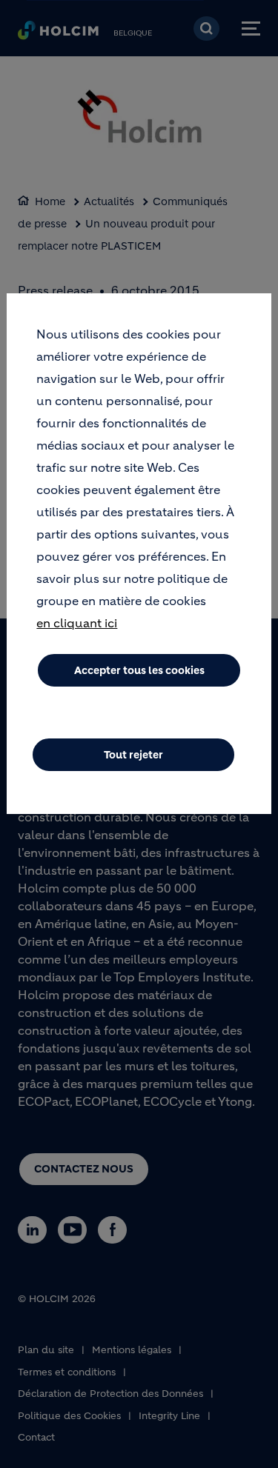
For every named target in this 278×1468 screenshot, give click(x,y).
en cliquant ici (76, 622)
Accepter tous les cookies (139, 670)
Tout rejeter (133, 754)
